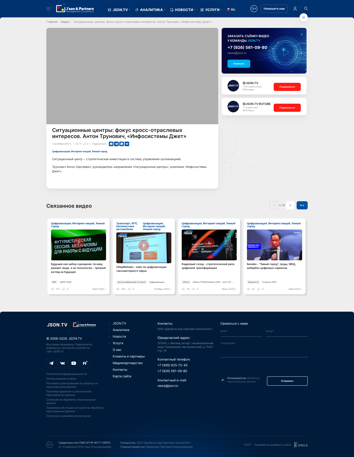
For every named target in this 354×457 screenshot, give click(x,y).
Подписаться (287, 86)
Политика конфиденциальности (66, 374)
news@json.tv (237, 53)
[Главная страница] (75, 8)
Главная (51, 21)
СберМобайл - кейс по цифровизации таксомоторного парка (141, 268)
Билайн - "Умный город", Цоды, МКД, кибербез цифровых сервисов (271, 266)
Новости (184, 10)
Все (302, 205)
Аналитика (151, 10)
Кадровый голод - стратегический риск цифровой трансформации (208, 266)
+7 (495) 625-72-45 (173, 365)
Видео (65, 21)
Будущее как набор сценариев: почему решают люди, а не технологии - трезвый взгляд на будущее (78, 268)
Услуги (212, 10)
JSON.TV (120, 10)
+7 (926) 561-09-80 (247, 47)
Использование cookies (61, 378)
